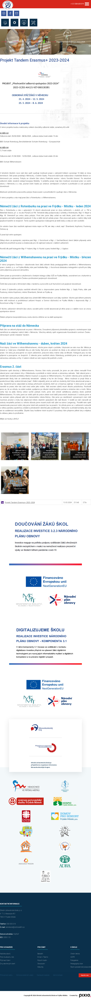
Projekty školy (44, 42)
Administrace (57, 975)
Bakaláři (40, 954)
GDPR (72, 957)
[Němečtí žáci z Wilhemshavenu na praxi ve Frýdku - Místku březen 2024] (45, 459)
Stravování (41, 964)
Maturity (40, 967)
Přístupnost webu (6, 975)
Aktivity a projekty (25, 42)
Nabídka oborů (5, 954)
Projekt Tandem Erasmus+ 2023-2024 (71, 42)
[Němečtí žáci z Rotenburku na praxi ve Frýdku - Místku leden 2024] (15, 459)
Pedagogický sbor (76, 964)
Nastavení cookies (43, 975)
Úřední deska (75, 954)
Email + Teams (42, 957)
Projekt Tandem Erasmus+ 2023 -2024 (20, 502)
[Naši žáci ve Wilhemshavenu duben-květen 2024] (75, 459)
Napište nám (85, 975)
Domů (9, 42)
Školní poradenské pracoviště (80, 967)
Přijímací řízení (5, 960)
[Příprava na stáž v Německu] (15, 493)
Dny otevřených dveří (7, 964)
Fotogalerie (74, 960)
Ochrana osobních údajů (24, 975)
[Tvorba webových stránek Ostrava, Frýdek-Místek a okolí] (84, 995)
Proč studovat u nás (7, 957)
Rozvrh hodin (42, 960)
